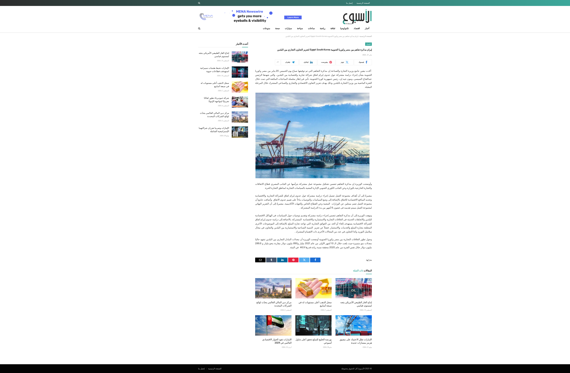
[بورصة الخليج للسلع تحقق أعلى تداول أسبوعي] (313, 325)
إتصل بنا (349, 3)
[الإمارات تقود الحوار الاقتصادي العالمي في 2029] (273, 325)
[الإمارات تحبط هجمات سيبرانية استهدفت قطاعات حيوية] (240, 72)
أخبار (367, 28)
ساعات (311, 28)
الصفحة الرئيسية (363, 3)
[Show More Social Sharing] (278, 62)
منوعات (266, 28)
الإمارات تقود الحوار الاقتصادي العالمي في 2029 (277, 341)
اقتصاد (357, 28)
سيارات (288, 28)
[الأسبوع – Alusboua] (357, 16)
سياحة (300, 28)
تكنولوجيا (344, 28)
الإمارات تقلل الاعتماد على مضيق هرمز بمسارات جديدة (356, 341)
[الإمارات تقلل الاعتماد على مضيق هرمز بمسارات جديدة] (353, 325)
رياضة (322, 28)
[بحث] (199, 3)
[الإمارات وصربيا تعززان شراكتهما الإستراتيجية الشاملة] (240, 132)
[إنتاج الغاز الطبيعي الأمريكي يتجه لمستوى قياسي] (353, 288)
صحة (277, 28)
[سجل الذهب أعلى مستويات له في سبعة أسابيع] (313, 288)
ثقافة (332, 28)
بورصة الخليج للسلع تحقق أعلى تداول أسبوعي (314, 341)
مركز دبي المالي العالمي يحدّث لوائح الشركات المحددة (274, 304)
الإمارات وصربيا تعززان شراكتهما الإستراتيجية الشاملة (214, 130)
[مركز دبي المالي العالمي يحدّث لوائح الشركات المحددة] (273, 288)
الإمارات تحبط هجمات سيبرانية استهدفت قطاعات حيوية (214, 70)
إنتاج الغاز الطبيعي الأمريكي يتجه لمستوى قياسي (356, 304)
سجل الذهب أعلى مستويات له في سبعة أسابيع (315, 304)
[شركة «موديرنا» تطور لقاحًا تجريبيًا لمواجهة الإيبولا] (240, 102)
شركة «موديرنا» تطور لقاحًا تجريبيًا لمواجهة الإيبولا (216, 100)
